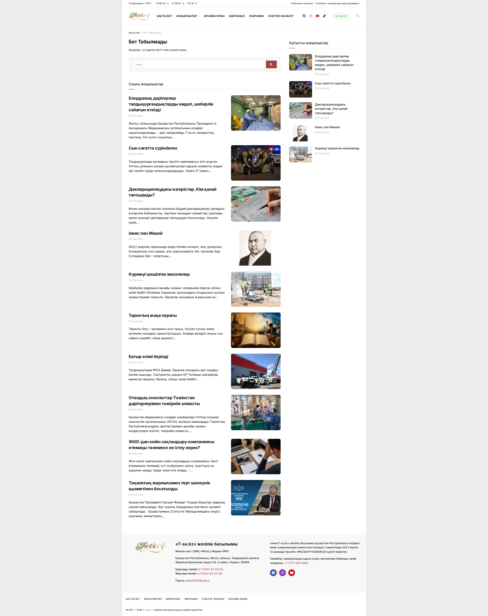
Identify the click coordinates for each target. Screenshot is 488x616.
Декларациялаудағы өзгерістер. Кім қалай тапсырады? (331, 109)
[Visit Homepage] (139, 16)
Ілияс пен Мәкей (145, 233)
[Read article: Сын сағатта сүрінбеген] (256, 163)
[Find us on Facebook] (304, 16)
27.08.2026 (137, 116)
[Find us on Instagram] (310, 16)
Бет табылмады (152, 32)
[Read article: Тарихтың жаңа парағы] (256, 330)
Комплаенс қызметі (302, 3)
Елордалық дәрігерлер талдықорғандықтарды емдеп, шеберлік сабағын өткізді (171, 104)
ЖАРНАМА (256, 16)
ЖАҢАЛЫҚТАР (186, 16)
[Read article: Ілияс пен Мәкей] (256, 248)
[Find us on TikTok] (324, 16)
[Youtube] (291, 572)
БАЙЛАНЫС (237, 16)
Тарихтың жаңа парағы (153, 315)
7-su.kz (147, 609)
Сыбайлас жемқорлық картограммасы (337, 3)
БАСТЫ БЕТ (164, 16)
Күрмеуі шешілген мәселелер (159, 274)
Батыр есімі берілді (148, 356)
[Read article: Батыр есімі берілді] (256, 371)
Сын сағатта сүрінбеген (153, 148)
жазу (342, 16)
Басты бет (134, 32)
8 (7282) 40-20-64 (211, 569)
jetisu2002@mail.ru (197, 580)
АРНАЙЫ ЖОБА (214, 16)
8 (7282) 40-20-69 (210, 573)
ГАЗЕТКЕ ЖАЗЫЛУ (281, 16)
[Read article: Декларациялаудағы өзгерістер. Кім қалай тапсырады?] (256, 204)
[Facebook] (273, 572)
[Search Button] (357, 16)
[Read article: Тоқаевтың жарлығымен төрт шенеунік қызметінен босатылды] (256, 497)
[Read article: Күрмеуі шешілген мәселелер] (256, 289)
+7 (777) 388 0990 (295, 563)
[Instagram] (282, 572)
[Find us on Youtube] (317, 16)
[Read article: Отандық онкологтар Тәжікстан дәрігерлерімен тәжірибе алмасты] (256, 412)
